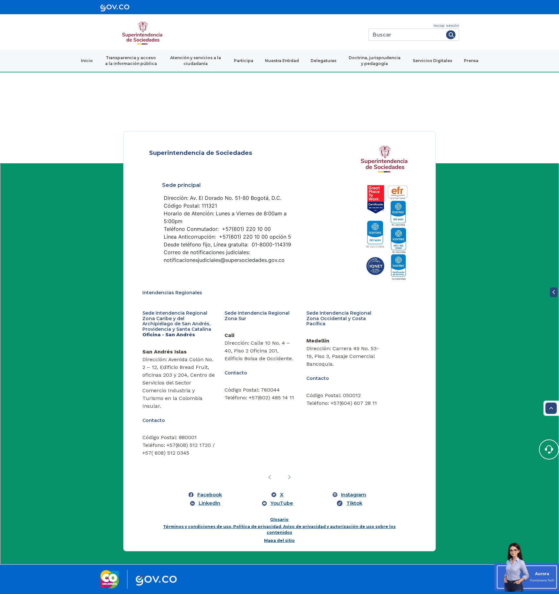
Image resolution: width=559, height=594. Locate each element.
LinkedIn (209, 503)
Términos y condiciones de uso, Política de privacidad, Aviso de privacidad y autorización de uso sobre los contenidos (279, 529)
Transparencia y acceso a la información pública (131, 60)
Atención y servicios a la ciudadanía (195, 60)
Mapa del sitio (279, 540)
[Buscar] (450, 34)
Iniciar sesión (446, 25)
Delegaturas (323, 60)
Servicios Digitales (432, 60)
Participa (243, 60)
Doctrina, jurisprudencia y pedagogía (374, 60)
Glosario (279, 519)
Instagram (353, 495)
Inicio (87, 60)
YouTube (281, 503)
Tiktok (354, 503)
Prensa (471, 60)
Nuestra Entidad (282, 60)
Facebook (209, 495)
